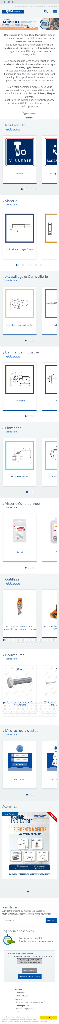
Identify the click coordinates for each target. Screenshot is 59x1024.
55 (35, 709)
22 (18, 643)
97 (35, 715)
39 (47, 706)
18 (47, 640)
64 (4, 712)
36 (40, 706)
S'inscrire (51, 920)
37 (42, 706)
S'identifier (29, 118)
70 (19, 712)
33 (32, 706)
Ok (49, 1018)
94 (27, 715)
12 (32, 640)
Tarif (17, 1012)
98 (37, 715)
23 (20, 643)
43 (4, 709)
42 (55, 706)
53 (29, 709)
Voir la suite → (13, 129)
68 (14, 712)
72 (24, 712)
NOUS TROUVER (29, 970)
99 (40, 715)
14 (37, 640)
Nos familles (20, 993)
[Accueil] (4, 2)
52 (27, 709)
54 (32, 709)
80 (45, 712)
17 (45, 640)
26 (28, 643)
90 (16, 715)
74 (29, 712)
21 (55, 640)
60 (47, 709)
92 (22, 715)
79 (42, 712)
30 (38, 643)
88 (11, 715)
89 (14, 715)
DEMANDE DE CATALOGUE (29, 976)
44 (6, 709)
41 (53, 706)
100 (42, 715)
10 (40, 265)
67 (11, 712)
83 (53, 712)
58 (42, 709)
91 (19, 715)
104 (53, 715)
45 (9, 709)
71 (22, 712)
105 (55, 715)
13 (35, 640)
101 (45, 715)
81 (47, 712)
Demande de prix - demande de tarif (30, 1002)
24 (23, 643)
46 (11, 709)
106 (29, 719)
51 (24, 709)
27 (31, 643)
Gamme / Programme (24, 1008)
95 (29, 715)
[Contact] (9, 2)
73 (27, 712)
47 (14, 709)
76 (35, 712)
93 (24, 715)
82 (50, 712)
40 (50, 706)
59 (45, 709)
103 (50, 715)
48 (16, 709)
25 (25, 643)
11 (42, 265)
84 (55, 712)
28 (33, 643)
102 (47, 715)
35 (37, 706)
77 (37, 712)
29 (36, 643)
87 (9, 715)
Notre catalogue (22, 996)
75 (32, 712)
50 (22, 709)
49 (19, 709)
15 (40, 640)
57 (40, 709)
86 (6, 715)
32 (29, 706)
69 (16, 712)
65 (6, 712)
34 (35, 706)
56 (37, 709)
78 (40, 712)
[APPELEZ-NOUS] (13, 2)
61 (50, 709)
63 (55, 709)
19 (50, 640)
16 (42, 640)
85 (4, 715)
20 (53, 640)
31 (41, 643)
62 (53, 709)
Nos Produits (15, 125)
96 (32, 715)
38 (45, 706)
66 (9, 712)
